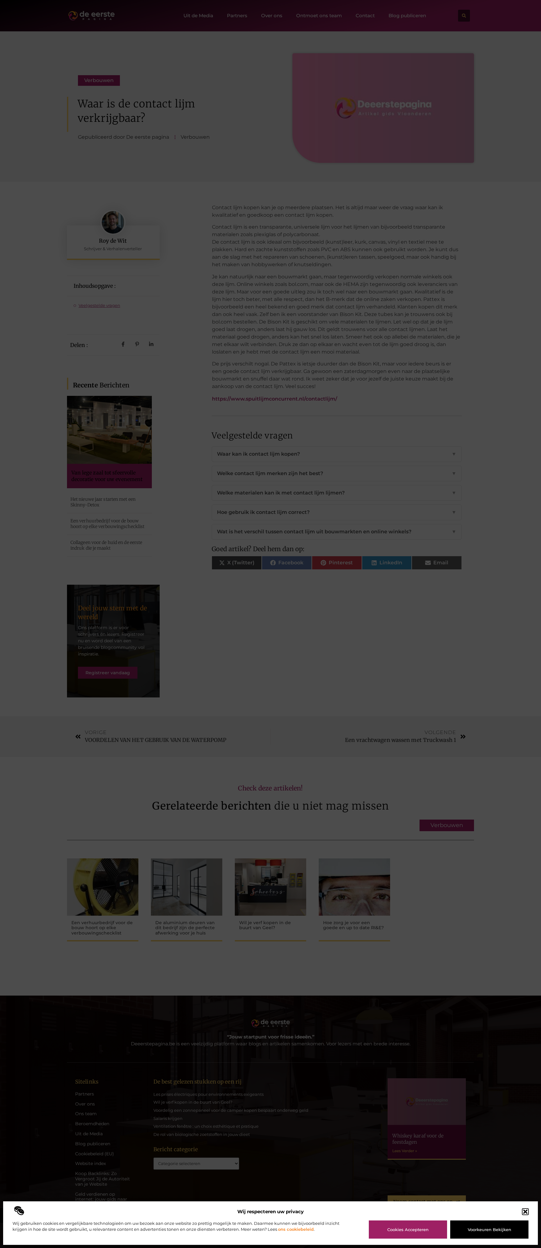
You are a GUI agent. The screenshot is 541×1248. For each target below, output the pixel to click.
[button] (525, 1212)
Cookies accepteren (408, 1229)
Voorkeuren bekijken (489, 1229)
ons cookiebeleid (296, 1229)
